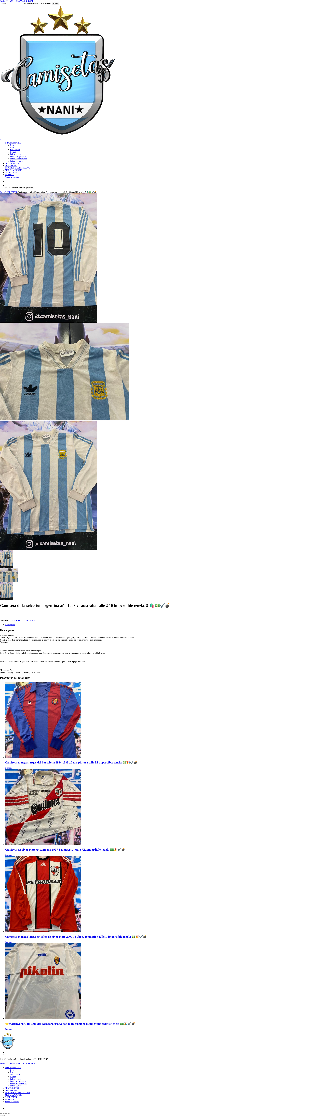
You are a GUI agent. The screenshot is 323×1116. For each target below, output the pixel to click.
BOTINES (9, 1099)
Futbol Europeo (16, 1086)
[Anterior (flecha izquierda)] (1, 1115)
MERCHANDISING (13, 1095)
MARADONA (11, 1090)
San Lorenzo (15, 1074)
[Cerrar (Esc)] (9, 1113)
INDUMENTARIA (13, 1068)
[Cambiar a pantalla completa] (4, 1113)
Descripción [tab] (10, 625)
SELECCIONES (29, 620)
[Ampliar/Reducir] (1, 1113)
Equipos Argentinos (18, 1081)
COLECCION (11, 192)
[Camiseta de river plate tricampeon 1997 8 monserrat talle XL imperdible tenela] (43, 844)
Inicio (2, 192)
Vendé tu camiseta (12, 1102)
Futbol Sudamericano (18, 1083)
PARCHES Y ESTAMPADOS (17, 1093)
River (12, 1072)
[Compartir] (6, 1113)
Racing (13, 1077)
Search (55, 4)
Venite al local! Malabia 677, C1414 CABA (17, 1)
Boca (12, 1070)
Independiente (15, 1079)
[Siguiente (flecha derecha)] (4, 1115)
